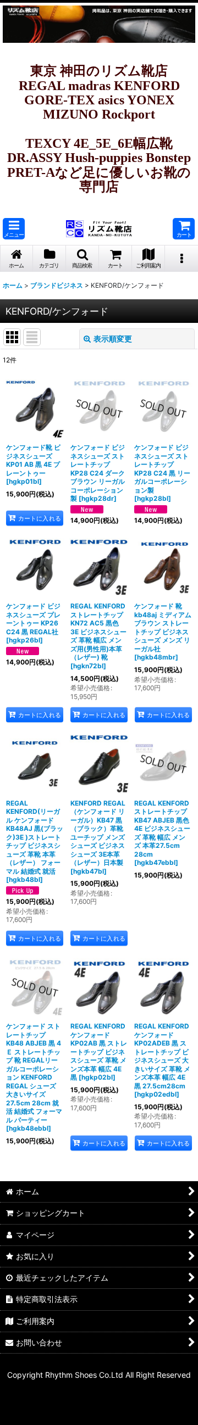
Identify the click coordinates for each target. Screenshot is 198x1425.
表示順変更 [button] (113, 338)
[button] (14, 228)
